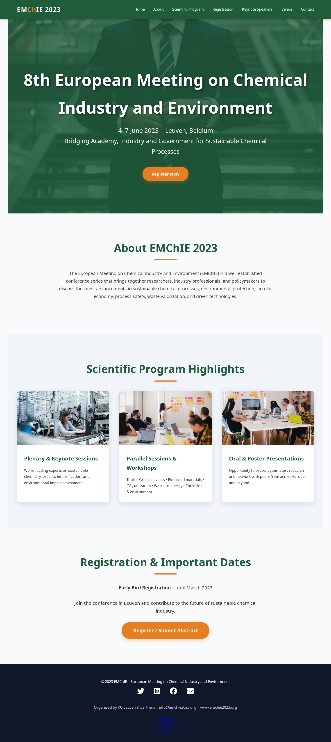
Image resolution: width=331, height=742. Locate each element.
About (158, 9)
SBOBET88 (165, 719)
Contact (307, 9)
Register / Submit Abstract (165, 630)
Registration (223, 9)
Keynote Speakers (257, 9)
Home (139, 9)
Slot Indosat (165, 731)
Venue (286, 9)
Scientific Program (188, 9)
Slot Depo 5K (166, 725)
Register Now (165, 174)
